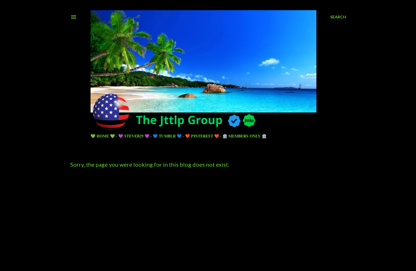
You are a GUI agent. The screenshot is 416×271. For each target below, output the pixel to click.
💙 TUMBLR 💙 (167, 136)
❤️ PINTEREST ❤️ (202, 136)
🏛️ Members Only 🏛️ (244, 136)
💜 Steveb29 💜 (133, 136)
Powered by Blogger (213, 234)
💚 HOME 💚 (103, 136)
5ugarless (222, 245)
